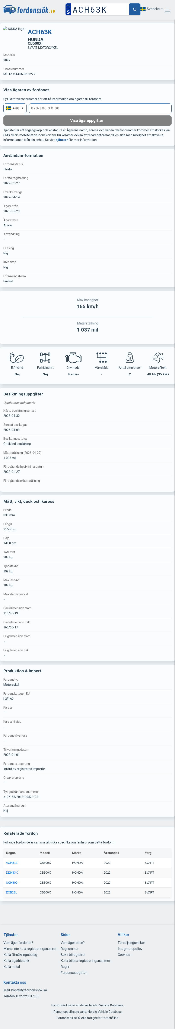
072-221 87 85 (27, 996)
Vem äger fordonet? (18, 943)
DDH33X (12, 872)
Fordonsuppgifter (74, 973)
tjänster (62, 140)
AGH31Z (12, 862)
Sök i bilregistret (73, 955)
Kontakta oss (14, 982)
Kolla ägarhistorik (16, 961)
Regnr (65, 967)
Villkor (123, 935)
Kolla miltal (11, 967)
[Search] (134, 9)
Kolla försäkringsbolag (20, 955)
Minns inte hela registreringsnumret (29, 949)
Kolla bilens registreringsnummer (85, 961)
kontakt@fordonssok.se (29, 990)
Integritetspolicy (130, 949)
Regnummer (70, 949)
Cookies (124, 955)
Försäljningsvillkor (131, 943)
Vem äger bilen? (73, 943)
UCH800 (12, 882)
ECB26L (11, 892)
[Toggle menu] (167, 10)
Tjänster (10, 935)
